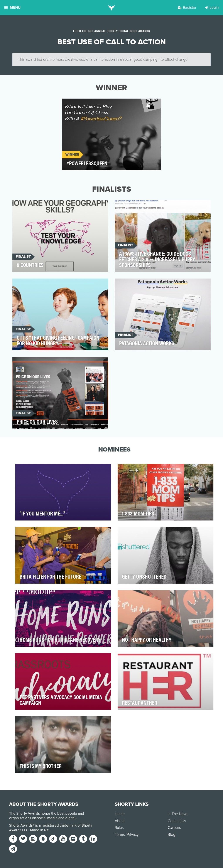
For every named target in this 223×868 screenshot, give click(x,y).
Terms (120, 834)
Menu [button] (15, 7)
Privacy (133, 834)
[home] (111, 7)
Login (214, 7)
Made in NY (39, 830)
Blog (171, 834)
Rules (119, 827)
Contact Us (177, 821)
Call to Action (78, 104)
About (120, 821)
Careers (174, 827)
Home (120, 814)
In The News (178, 814)
